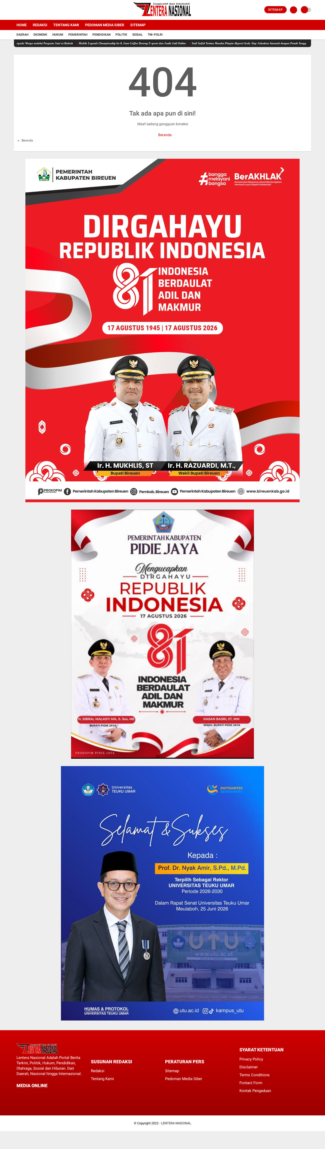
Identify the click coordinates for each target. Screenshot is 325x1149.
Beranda (164, 135)
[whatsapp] (31, 1095)
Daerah (22, 34)
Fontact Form (250, 1083)
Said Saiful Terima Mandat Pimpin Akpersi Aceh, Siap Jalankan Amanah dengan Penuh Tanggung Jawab (228, 43)
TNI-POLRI (155, 34)
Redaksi (40, 25)
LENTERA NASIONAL (176, 1123)
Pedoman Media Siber (104, 25)
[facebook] (15, 10)
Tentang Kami (66, 25)
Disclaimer (248, 1067)
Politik (121, 34)
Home (22, 25)
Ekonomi (40, 34)
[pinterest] (38, 1095)
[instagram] (29, 10)
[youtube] (36, 10)
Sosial (137, 34)
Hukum (57, 34)
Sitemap (275, 9)
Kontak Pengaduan (255, 1090)
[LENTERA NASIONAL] (162, 17)
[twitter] (22, 10)
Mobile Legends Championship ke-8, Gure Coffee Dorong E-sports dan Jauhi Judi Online (105, 43)
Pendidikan (101, 34)
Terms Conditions (254, 1075)
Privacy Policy (251, 1059)
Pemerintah (77, 34)
